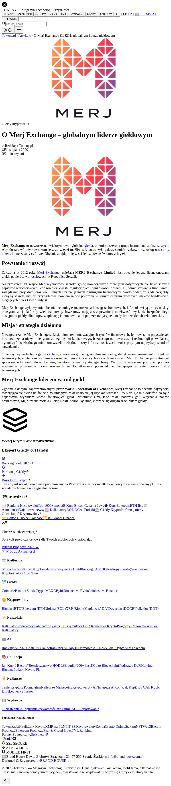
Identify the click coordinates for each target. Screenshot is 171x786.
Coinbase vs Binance (103, 591)
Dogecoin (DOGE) (121, 608)
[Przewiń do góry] (6, 781)
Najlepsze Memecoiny (56, 687)
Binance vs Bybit (76, 591)
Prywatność (46, 709)
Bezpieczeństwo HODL (46, 665)
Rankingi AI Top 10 (64, 648)
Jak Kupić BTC (134, 687)
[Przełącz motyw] (8, 30)
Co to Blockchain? (106, 665)
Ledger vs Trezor (21, 691)
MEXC (50, 591)
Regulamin (30, 709)
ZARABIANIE (58, 14)
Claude (45, 648)
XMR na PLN (55, 726)
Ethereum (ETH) (34, 608)
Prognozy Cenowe (130, 626)
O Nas (6, 709)
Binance (20, 591)
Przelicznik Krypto (32, 726)
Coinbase (8, 591)
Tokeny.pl (9, 35)
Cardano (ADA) (96, 608)
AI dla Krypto (114, 648)
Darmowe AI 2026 (91, 648)
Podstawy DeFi (130, 665)
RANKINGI (25, 14)
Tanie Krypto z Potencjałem (21, 687)
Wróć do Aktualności (20, 551)
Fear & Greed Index (57, 730)
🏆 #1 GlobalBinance (59, 518)
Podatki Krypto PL (27, 669)
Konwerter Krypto (104, 626)
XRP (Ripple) (75, 608)
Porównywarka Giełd (66, 569)
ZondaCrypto (35, 591)
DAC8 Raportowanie (84, 709)
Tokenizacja (10, 726)
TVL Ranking (82, 730)
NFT (139, 726)
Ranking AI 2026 (14, 648)
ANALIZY (106, 14)
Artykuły (24, 35)
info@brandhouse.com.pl (125, 756)
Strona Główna (12, 569)
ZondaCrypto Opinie (110, 726)
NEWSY (9, 14)
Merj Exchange (48, 272)
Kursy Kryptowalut (37, 569)
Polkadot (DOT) (147, 608)
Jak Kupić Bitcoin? (15, 665)
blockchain (50, 354)
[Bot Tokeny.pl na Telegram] (14, 739)
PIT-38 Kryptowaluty (80, 726)
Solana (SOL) (56, 608)
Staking (130, 726)
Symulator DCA (79, 626)
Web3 (147, 726)
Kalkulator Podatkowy (18, 626)
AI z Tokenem (134, 648)
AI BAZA (127, 14)
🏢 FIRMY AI (145, 14)
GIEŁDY (40, 14)
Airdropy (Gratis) (119, 569)
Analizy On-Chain (25, 573)
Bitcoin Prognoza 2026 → (20, 547)
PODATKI (77, 14)
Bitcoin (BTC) (12, 608)
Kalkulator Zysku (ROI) (51, 626)
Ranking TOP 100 (94, 569)
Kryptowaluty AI (84, 687)
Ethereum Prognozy (29, 730)
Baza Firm (61, 709)
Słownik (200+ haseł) (78, 665)
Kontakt (16, 709)
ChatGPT (33, 648)
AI (117, 14)
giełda (88, 245)
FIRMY (91, 14)
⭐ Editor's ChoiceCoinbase (22, 518)
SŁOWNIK (10, 19)
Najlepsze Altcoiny (109, 687)
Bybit (60, 591)
